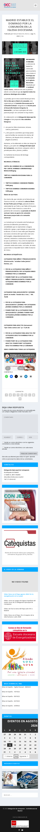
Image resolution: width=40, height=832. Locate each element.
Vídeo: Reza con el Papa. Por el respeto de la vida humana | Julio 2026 (19, 616)
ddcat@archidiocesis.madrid (13, 477)
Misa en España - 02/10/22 (11, 701)
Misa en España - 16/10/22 (11, 692)
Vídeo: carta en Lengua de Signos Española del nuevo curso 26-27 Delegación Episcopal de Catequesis (20, 602)
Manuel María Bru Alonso (21, 34)
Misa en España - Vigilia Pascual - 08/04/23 (16, 687)
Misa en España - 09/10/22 (11, 696)
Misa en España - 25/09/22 (11, 706)
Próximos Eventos (12, 763)
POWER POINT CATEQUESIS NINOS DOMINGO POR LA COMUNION (20, 281)
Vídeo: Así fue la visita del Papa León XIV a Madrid (18, 609)
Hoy (16, 756)
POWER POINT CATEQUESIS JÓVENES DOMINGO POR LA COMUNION (20, 315)
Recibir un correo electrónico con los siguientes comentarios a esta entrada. (18, 443)
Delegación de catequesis (16, 808)
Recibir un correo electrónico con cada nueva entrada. (17, 448)
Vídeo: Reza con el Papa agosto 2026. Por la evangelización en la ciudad (18, 595)
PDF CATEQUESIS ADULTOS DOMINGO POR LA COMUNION (20, 335)
